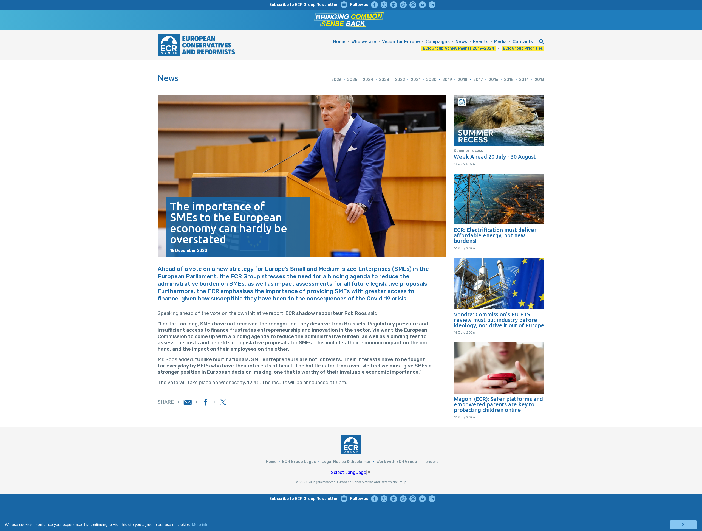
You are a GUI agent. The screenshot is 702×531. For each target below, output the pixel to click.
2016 (493, 79)
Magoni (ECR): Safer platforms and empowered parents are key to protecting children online (498, 404)
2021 (415, 79)
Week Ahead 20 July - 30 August (495, 156)
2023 (384, 79)
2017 (478, 79)
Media (500, 41)
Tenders (431, 461)
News (461, 41)
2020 (431, 79)
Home (339, 41)
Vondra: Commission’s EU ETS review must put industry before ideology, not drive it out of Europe (499, 320)
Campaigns (438, 41)
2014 (524, 79)
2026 (336, 79)
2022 (400, 79)
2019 (447, 79)
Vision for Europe (401, 41)
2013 (539, 79)
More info (200, 524)
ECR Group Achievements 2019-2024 (458, 48)
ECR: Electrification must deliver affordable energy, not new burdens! (495, 235)
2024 (368, 79)
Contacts (523, 41)
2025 (352, 79)
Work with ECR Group (397, 461)
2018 (463, 79)
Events (480, 41)
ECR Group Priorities (523, 48)
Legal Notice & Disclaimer (346, 461)
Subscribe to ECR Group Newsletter (303, 4)
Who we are (363, 41)
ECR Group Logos (299, 461)
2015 (508, 79)
